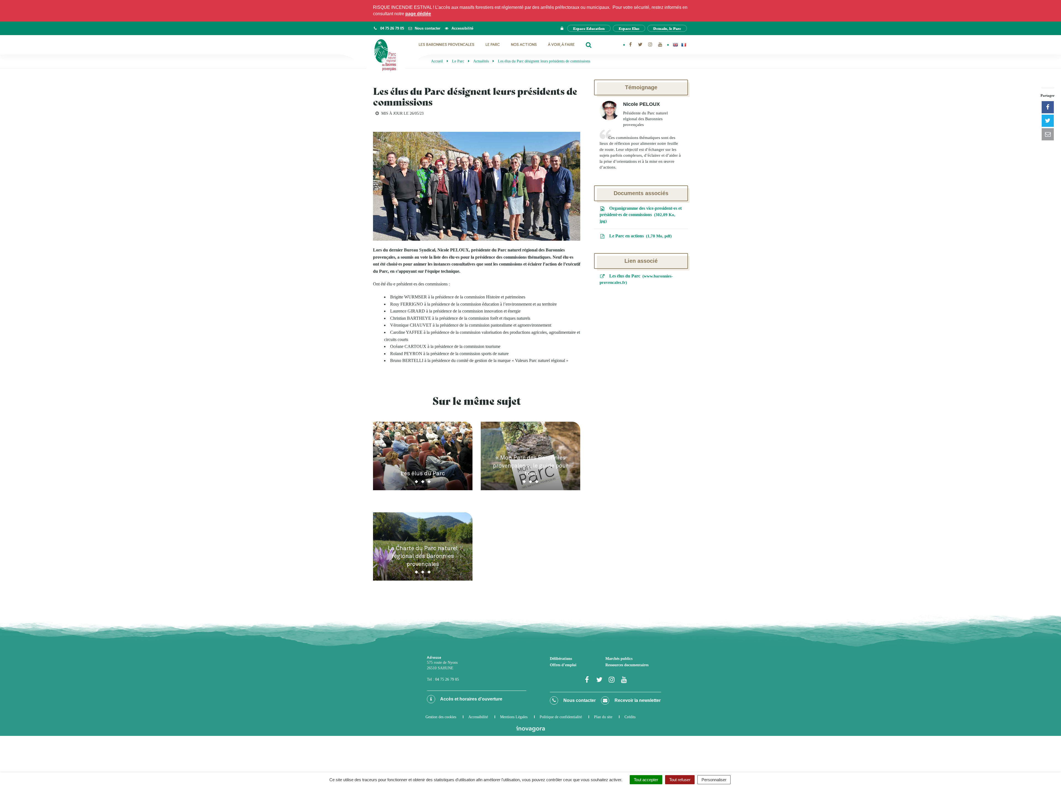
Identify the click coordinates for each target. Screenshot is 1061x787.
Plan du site (603, 717)
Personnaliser (714, 779)
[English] (675, 45)
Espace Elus (629, 28)
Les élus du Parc (636, 279)
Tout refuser (679, 779)
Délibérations (561, 659)
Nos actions (524, 45)
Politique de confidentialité (561, 717)
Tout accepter (646, 779)
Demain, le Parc (667, 28)
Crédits (629, 717)
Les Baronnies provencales (446, 45)
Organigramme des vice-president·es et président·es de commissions (641, 214)
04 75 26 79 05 (447, 679)
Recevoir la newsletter (637, 700)
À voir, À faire (561, 45)
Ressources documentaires (626, 665)
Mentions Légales (513, 717)
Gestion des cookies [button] (441, 717)
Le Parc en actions (639, 236)
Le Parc (492, 45)
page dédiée (418, 13)
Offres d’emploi (563, 665)
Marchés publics (618, 659)
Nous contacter (579, 700)
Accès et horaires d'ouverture (470, 699)
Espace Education (589, 28)
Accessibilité (478, 717)
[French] (683, 45)
